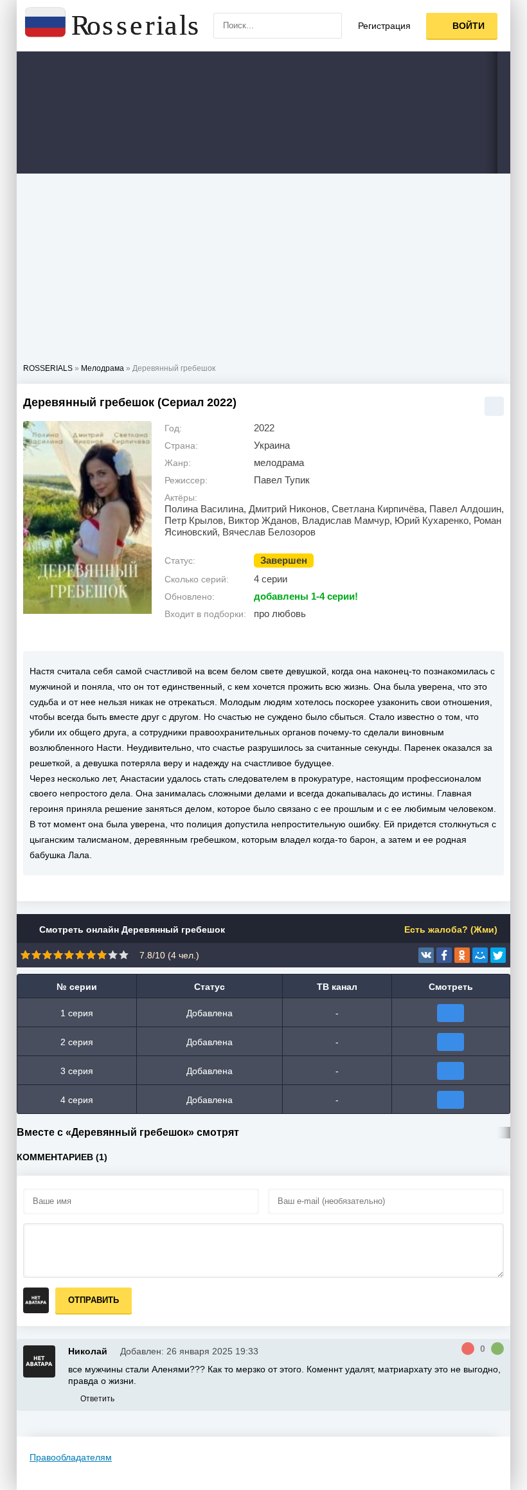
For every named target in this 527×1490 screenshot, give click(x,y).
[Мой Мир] (480, 955)
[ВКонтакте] (426, 955)
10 (123, 954)
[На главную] (113, 25)
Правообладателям (71, 1457)
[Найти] (329, 26)
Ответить (97, 1398)
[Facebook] (444, 955)
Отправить (93, 1300)
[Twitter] (498, 955)
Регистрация (384, 26)
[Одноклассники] (462, 955)
